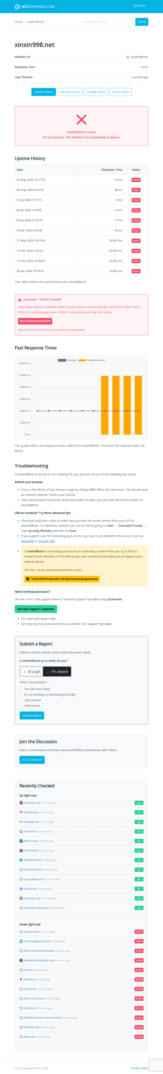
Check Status (120, 92)
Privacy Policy (139, 1068)
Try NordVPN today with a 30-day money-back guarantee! (64, 579)
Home (19, 22)
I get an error (32, 700)
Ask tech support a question (35, 609)
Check (142, 22)
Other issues (32, 706)
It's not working (50, 694)
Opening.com (37, 6)
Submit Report (43, 92)
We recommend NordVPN (35, 321)
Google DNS (47, 541)
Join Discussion (70, 92)
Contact (140, 6)
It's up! (32, 671)
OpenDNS (27, 541)
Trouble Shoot (95, 92)
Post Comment (32, 760)
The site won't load (36, 689)
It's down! (57, 671)
